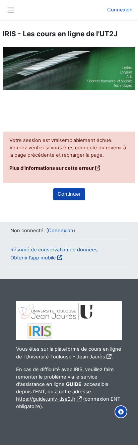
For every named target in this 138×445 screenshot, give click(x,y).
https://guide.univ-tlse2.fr (45, 399)
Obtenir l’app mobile (33, 258)
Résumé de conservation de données (54, 250)
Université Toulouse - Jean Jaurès (65, 357)
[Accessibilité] (121, 411)
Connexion (120, 10)
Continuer (69, 194)
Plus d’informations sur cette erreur (51, 168)
